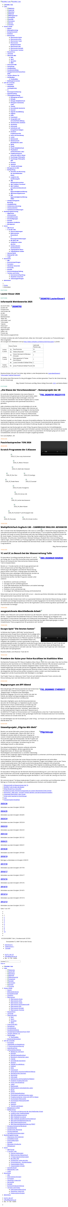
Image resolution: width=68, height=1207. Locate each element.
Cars (5, 798)
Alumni (9, 28)
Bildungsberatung (12, 30)
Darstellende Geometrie (18, 108)
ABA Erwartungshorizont (18, 193)
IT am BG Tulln (11, 229)
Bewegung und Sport (17, 97)
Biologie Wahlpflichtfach (18, 101)
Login (9, 257)
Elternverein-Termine (17, 50)
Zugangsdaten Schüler (17, 251)
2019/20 (4, 849)
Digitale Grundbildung (17, 112)
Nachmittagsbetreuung (11, 211)
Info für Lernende (9, 83)
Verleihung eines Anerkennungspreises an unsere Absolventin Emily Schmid (27, 791)
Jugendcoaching (12, 93)
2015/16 (4, 879)
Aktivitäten (7, 280)
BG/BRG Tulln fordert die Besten (14, 787)
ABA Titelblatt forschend (18, 184)
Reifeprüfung (11, 170)
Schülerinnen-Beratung (14, 206)
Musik (12, 144)
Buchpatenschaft (12, 32)
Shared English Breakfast (12, 800)
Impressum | (9, 945)
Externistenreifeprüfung (18, 275)
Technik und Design (16, 166)
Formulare (10, 84)
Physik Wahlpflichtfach (17, 148)
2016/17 (4, 871)
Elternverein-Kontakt (17, 48)
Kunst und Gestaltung (17, 135)
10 (4, 932)
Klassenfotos (11, 52)
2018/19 (4, 856)
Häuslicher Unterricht (13, 266)
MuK (12, 57)
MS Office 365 (14, 240)
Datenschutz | (9, 946)
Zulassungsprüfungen (17, 278)
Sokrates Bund (11, 253)
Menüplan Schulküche (13, 222)
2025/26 (4, 803)
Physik (12, 146)
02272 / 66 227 (9, 955)
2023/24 (4, 818)
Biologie (13, 99)
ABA (8, 260)
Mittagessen (11, 224)
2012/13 (4, 902)
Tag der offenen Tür (13, 75)
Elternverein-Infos (16, 39)
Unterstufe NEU (12, 64)
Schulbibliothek (11, 204)
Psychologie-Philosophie (18, 157)
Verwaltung (10, 66)
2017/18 (4, 864)
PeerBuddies (11, 77)
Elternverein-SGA (16, 46)
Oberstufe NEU (11, 55)
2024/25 (4, 811)
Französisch (14, 117)
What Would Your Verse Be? (12, 789)
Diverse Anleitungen (17, 231)
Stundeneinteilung (12, 70)
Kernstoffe (10, 267)
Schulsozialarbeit (12, 208)
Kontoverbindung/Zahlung (15, 271)
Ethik (12, 115)
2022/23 (4, 826)
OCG (54, 383)
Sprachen (13, 61)
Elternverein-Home (16, 37)
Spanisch (13, 164)
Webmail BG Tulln (12, 255)
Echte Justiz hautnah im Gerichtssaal (15, 796)
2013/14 (4, 894)
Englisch (13, 113)
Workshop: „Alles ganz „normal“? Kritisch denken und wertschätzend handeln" (28, 792)
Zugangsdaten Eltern (17, 249)
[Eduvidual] (10, 12)
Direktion (10, 34)
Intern (6, 226)
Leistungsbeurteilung (13, 95)
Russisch (13, 162)
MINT (12, 63)
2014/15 (4, 886)
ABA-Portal (10, 228)
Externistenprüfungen (13, 262)
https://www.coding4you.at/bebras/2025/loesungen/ (39, 342)
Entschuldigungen (12, 219)
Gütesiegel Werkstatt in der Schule (14, 794)
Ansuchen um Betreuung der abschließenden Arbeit (18, 173)
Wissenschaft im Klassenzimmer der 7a (16, 785)
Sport (12, 59)
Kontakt (9, 220)
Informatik (14, 126)
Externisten (7, 258)
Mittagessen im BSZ (13, 168)
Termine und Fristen (13, 273)
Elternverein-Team (16, 41)
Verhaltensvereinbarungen (15, 209)
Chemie (13, 106)
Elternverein (11, 35)
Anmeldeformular (12, 217)
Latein (12, 137)
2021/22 (4, 834)
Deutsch (13, 110)
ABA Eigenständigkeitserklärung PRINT (19, 197)
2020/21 (4, 841)
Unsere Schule (8, 26)
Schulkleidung (11, 68)
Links (5, 6)
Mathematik (14, 139)
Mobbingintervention (13, 81)
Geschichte (14, 124)
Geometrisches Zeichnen (18, 122)
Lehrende (10, 53)
